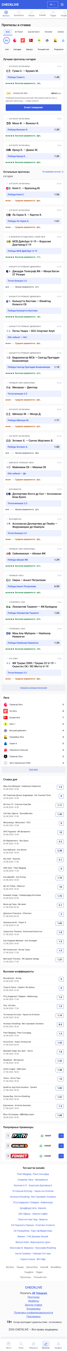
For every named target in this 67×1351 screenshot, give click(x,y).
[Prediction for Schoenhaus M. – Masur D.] (33, 418)
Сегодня (17, 49)
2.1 (60, 859)
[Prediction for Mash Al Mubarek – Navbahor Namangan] (33, 639)
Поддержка (33, 1316)
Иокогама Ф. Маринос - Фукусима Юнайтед (33, 1248)
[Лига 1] (39, 40)
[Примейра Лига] (55, 40)
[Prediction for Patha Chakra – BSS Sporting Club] (33, 335)
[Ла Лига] (23, 40)
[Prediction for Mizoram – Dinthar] (33, 391)
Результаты (59, 49)
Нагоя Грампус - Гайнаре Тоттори (33, 1253)
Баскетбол (32, 1267)
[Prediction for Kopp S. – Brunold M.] (33, 192)
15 (60, 832)
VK (33, 1293)
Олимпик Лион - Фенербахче (33, 1179)
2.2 (60, 841)
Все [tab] (8, 32)
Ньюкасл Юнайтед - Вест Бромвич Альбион (33, 1196)
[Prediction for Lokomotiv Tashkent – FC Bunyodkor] (33, 610)
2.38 (59, 850)
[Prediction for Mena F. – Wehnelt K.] (33, 127)
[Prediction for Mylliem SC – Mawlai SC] (33, 471)
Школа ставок (33, 1304)
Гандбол (28, 1272)
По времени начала (51, 172)
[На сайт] (61, 1135)
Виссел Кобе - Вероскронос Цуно (33, 1242)
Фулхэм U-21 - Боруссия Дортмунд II (33, 1185)
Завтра (29, 49)
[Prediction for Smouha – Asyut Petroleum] (33, 584)
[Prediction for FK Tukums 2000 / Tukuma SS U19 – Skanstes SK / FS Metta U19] (33, 669)
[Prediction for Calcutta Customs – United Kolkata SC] (33, 307)
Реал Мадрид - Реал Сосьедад (33, 1174)
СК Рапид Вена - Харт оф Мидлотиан (33, 1231)
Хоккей (44, 1267)
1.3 (60, 787)
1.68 (59, 1115)
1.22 (59, 1061)
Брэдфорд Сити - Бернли (33, 1208)
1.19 (59, 1015)
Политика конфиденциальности (33, 1312)
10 (60, 887)
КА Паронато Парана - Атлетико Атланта (33, 1225)
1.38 (59, 1070)
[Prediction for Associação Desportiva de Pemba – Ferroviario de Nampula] (33, 529)
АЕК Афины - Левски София (32, 1213)
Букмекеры (33, 1308)
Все (6, 40)
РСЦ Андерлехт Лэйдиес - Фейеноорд (33, 1202)
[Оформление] (62, 4)
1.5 (60, 941)
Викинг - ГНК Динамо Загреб (33, 1236)
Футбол (10, 1267)
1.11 (59, 805)
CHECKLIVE (10, 4)
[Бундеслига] (31, 40)
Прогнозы (25, 1277)
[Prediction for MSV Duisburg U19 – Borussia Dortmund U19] (33, 247)
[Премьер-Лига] (14, 40)
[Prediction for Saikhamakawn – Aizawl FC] (33, 557)
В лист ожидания (33, 107)
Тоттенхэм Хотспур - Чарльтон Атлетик (33, 1191)
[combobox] (52, 4)
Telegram (41, 1293)
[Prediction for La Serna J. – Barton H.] (33, 218)
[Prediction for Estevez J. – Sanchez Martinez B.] (33, 444)
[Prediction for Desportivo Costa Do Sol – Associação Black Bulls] (33, 499)
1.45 (59, 814)
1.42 (59, 1042)
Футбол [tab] (19, 32)
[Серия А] (63, 40)
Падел (39, 1272)
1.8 (60, 932)
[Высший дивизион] (47, 40)
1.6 (60, 997)
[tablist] (33, 32)
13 (60, 1079)
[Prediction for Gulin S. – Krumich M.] (33, 75)
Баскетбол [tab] (33, 32)
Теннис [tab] (48, 32)
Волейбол (56, 1267)
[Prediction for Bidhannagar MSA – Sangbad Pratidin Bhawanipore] (33, 363)
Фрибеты (33, 1301)
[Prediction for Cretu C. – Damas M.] (33, 154)
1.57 (59, 959)
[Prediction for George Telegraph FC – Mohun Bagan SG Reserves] (33, 277)
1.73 (59, 896)
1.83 (59, 923)
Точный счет (43, 49)
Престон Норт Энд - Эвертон (33, 1219)
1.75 (59, 878)
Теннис (20, 1267)
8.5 (60, 1024)
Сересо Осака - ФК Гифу (33, 1259)
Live (7, 49)
